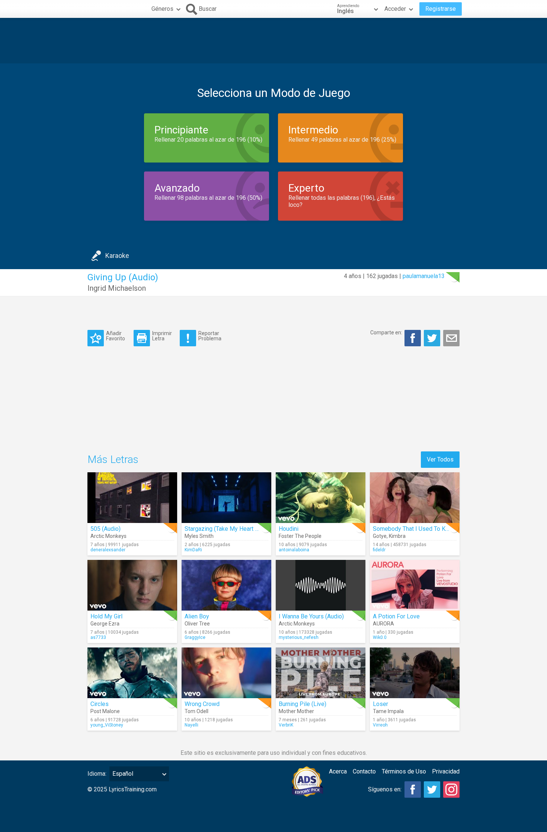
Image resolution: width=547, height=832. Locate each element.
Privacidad (446, 771)
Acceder (395, 8)
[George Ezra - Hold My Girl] (132, 585)
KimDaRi (193, 549)
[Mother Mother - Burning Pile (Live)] (320, 672)
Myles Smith (199, 536)
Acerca (338, 771)
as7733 (98, 637)
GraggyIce (195, 637)
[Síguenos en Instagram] (451, 789)
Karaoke (117, 255)
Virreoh (380, 725)
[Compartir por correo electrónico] (451, 338)
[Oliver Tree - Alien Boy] (226, 585)
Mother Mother (296, 711)
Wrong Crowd (202, 703)
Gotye (380, 536)
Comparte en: (386, 332)
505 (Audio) (105, 528)
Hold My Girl (106, 616)
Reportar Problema (209, 335)
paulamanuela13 (424, 276)
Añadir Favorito (115, 335)
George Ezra (104, 624)
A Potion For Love (396, 616)
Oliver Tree (197, 624)
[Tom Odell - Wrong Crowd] (226, 672)
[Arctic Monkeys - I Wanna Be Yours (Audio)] (320, 585)
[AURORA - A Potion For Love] (415, 585)
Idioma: (96, 773)
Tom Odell (196, 711)
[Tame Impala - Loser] (415, 672)
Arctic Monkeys (108, 536)
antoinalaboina (294, 549)
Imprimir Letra (162, 335)
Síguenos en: (385, 789)
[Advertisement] (273, 40)
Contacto (364, 771)
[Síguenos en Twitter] (432, 789)
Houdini (288, 528)
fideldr (379, 549)
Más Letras (112, 459)
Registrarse (440, 8)
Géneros (162, 8)
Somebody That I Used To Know (414, 528)
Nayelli (191, 725)
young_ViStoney (106, 725)
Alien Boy (197, 616)
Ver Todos (440, 459)
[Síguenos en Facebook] (412, 789)
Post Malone (105, 711)
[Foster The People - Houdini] (320, 497)
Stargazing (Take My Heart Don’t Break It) (238, 528)
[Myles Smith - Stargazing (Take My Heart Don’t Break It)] (226, 497)
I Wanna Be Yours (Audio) (311, 616)
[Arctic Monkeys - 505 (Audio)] (132, 497)
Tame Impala (388, 711)
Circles (99, 703)
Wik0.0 (380, 637)
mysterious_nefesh (299, 637)
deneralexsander (107, 549)
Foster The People (300, 536)
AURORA (383, 624)
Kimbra (397, 536)
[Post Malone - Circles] (132, 672)
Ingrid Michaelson (116, 288)
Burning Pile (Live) (302, 703)
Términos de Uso (404, 771)
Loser (380, 703)
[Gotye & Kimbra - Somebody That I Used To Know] (415, 497)
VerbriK (286, 725)
